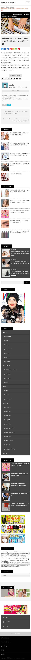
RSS (7, 626)
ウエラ (6, 553)
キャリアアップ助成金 (24, 553)
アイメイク (8, 374)
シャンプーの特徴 (10, 555)
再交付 (12, 16)
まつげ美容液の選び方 (21, 551)
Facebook (8, 621)
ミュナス (5, 560)
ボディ (5, 386)
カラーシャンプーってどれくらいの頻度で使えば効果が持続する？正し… (19, 231)
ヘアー (5, 332)
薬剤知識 (8, 444)
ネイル (7, 390)
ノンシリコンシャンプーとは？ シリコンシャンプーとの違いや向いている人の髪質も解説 (20, 273)
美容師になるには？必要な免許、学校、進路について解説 (20, 474)
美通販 (2, 650)
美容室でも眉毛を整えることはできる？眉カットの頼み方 (19, 221)
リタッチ (9, 560)
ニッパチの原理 (21, 556)
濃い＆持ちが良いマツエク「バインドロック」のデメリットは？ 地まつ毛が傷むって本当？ (15, 119)
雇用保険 (17, 566)
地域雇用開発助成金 (26, 562)
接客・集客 (8, 411)
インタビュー (9, 407)
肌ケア (7, 382)
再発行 (15, 16)
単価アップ (19, 562)
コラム (5, 453)
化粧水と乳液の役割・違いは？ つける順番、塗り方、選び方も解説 (20, 190)
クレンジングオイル (11, 554)
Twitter (7, 617)
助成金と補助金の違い (12, 562)
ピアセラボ (22, 558)
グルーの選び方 (18, 554)
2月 (2, 551)
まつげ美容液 (14, 551)
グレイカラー (24, 554)
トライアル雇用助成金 (13, 556)
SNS (9, 104)
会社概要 (3, 654)
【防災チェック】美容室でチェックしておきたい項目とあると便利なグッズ (20, 504)
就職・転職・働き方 (10, 432)
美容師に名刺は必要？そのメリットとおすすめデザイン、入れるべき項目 (20, 484)
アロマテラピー (9, 399)
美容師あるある (17, 565)
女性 (7, 564)
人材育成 (8, 419)
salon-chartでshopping (6, 642)
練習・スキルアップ (10, 428)
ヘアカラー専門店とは (15, 173)
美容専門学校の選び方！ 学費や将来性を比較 (20, 164)
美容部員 (23, 565)
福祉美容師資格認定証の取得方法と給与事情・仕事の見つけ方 (19, 133)
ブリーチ (8, 340)
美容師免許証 (7, 16)
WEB (4, 104)
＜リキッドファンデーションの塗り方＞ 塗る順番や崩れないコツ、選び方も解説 (20, 262)
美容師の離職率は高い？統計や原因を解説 (20, 494)
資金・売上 (8, 415)
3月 (3, 551)
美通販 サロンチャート (12, 658)
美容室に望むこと (9, 565)
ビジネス (15, 14)
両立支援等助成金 (15, 560)
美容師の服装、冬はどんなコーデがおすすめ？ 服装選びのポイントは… (19, 143)
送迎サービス (7, 566)
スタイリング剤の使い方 (21, 555)
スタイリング (9, 349)
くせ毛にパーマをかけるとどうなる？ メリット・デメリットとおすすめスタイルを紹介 (16, 112)
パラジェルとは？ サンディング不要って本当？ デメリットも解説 (20, 211)
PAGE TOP (17, 634)
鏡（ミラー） (13, 566)
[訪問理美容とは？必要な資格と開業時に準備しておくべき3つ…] (23, 593)
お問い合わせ (4, 646)
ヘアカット (8, 361)
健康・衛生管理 (9, 440)
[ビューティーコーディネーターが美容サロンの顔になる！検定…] (8, 593)
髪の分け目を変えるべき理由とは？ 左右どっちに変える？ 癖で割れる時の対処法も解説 (20, 253)
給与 (5, 565)
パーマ (7, 344)
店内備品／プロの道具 (10, 449)
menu (28, 2)
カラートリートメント (13, 553)
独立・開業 (8, 436)
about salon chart (5, 638)
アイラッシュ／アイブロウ (11, 369)
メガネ (11, 85)
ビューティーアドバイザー (13, 558)
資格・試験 (19, 14)
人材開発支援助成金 (23, 560)
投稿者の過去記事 (15, 90)
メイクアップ (7, 365)
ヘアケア (8, 357)
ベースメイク (9, 378)
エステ (7, 394)
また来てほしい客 (7, 551)
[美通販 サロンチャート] (8, 2)
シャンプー (8, 353)
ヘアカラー (8, 336)
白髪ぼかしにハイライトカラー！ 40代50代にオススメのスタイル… (20, 201)
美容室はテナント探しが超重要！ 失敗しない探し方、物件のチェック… (20, 154)
